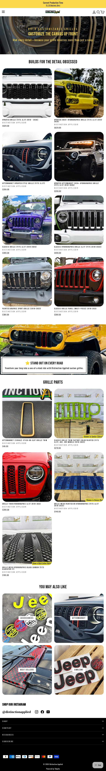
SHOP (5, 721)
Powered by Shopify (53, 769)
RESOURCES (8, 735)
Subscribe (8, 741)
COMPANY (7, 728)
